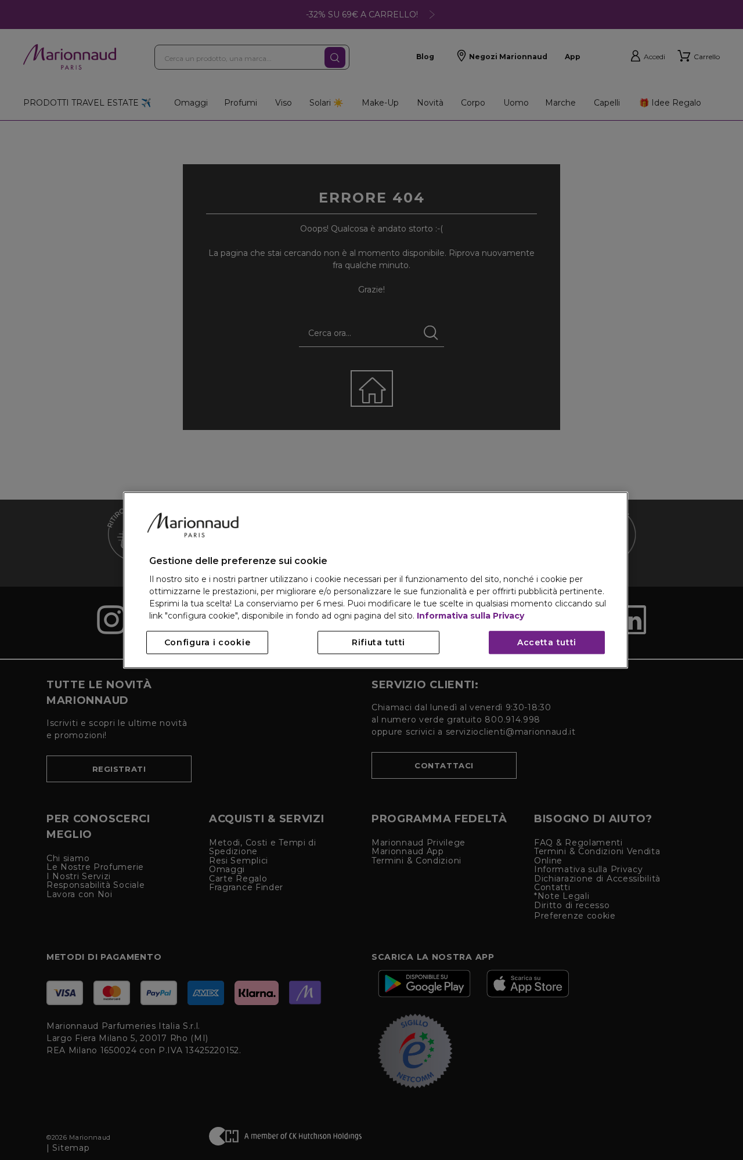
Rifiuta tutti (378, 642)
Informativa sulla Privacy (470, 615)
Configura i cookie (207, 642)
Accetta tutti (546, 642)
